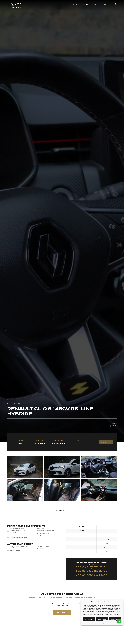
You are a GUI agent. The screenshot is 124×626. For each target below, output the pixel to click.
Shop (105, 4)
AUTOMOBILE (14, 7)
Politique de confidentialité (107, 623)
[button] (115, 4)
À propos (76, 4)
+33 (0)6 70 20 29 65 (91, 575)
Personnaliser (115, 619)
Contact (97, 4)
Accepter (88, 619)
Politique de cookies (95, 623)
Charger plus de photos (62, 510)
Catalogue (86, 4)
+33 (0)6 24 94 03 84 (91, 566)
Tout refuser (102, 619)
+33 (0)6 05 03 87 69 (91, 571)
